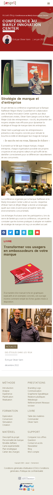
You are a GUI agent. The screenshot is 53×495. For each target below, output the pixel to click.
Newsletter (32, 446)
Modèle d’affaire (9, 443)
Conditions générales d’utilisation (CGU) (21, 468)
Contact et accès (35, 443)
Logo (38, 388)
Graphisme (32, 393)
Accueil (5, 15)
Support (34, 431)
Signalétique (43, 393)
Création (6, 425)
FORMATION (10, 410)
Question (32, 440)
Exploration (7, 416)
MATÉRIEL (8, 431)
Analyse (5, 391)
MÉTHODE (8, 382)
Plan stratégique (9, 449)
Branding (32, 388)
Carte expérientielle (10, 446)
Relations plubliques (36, 396)
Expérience (7, 393)
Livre (31, 410)
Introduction (7, 388)
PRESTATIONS (36, 382)
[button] (48, 3)
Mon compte (33, 451)
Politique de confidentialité (31, 471)
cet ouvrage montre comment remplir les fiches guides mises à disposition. (26, 298)
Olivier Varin (33, 422)
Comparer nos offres (37, 437)
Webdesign (32, 399)
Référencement (34, 402)
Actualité (11, 346)
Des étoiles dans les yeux (18, 352)
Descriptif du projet (10, 437)
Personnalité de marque (13, 440)
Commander (33, 419)
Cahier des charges (10, 451)
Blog (12, 15)
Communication (34, 391)
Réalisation (7, 399)
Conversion (7, 419)
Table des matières (36, 416)
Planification (7, 396)
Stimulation (7, 422)
